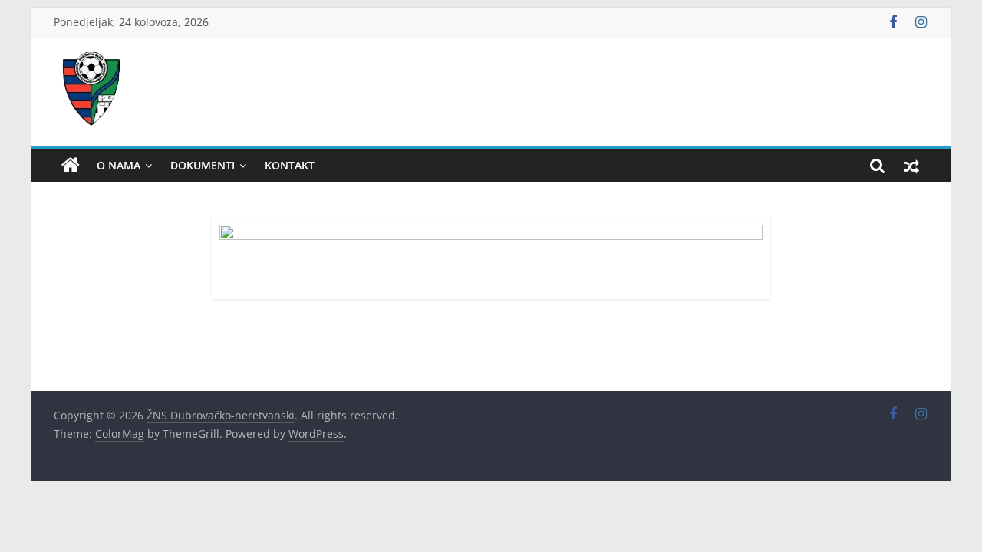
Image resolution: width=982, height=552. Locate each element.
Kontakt (290, 165)
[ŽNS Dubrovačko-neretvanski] (70, 166)
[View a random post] (911, 166)
